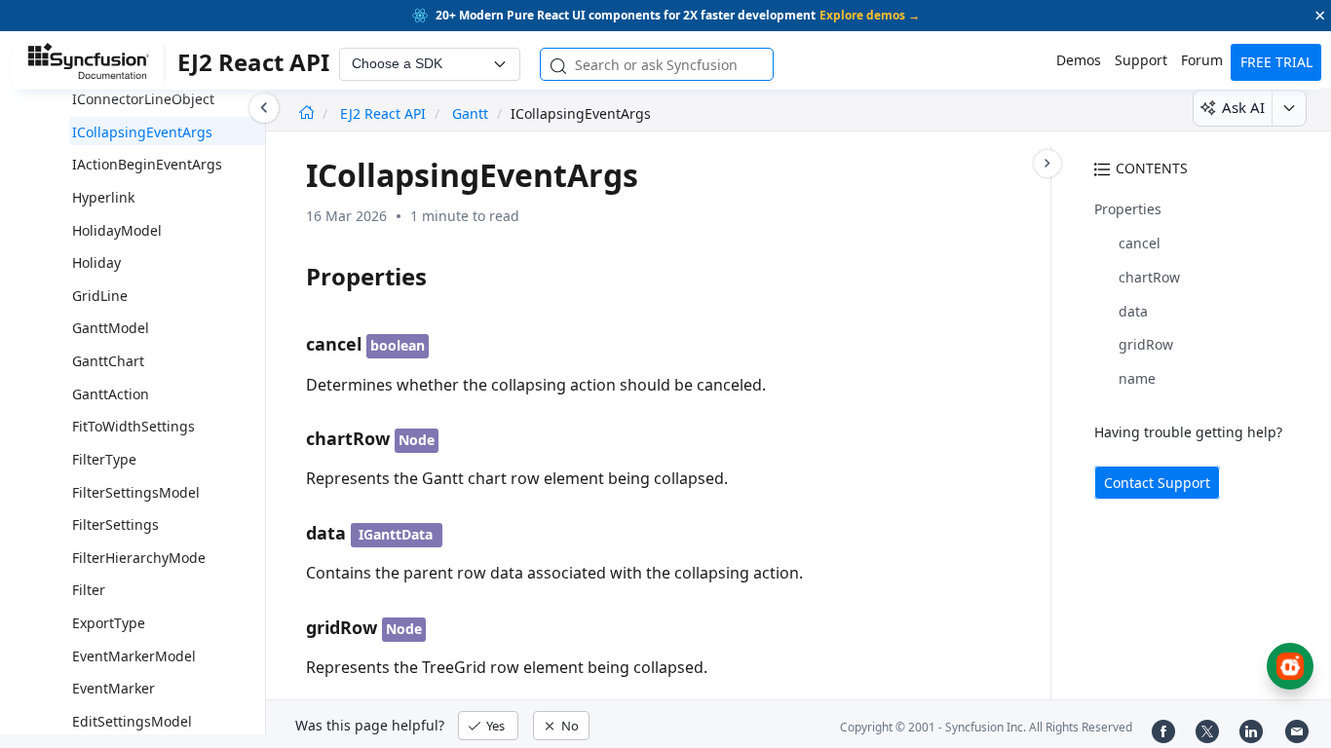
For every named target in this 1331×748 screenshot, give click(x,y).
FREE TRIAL (1276, 62)
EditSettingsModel (132, 721)
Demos (1078, 60)
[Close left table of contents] (264, 108)
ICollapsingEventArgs (142, 132)
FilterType (104, 459)
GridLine (100, 295)
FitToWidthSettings (133, 426)
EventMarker (113, 688)
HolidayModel (117, 230)
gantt (470, 113)
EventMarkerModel (134, 656)
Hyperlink (103, 197)
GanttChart (108, 361)
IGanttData (396, 534)
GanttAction (110, 394)
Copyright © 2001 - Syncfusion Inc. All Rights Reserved (986, 727)
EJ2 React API (385, 113)
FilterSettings (115, 524)
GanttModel (110, 327)
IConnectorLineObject (143, 99)
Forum (1202, 60)
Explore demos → (869, 15)
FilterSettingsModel (136, 492)
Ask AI (1243, 107)
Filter (88, 589)
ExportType (108, 623)
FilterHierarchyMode (139, 557)
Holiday (96, 262)
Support (1141, 60)
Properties (1127, 209)
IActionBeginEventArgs (147, 164)
